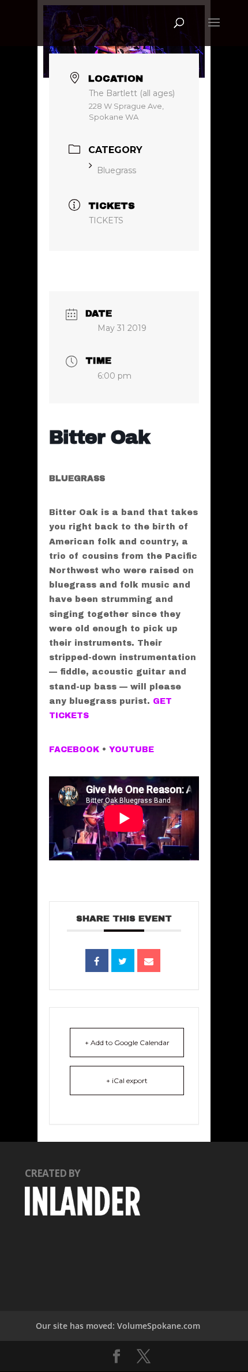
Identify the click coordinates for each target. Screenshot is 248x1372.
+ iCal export (127, 1080)
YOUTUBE (131, 749)
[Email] (148, 960)
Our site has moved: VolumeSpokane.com (118, 1325)
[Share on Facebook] (96, 960)
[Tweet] (122, 960)
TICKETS (106, 220)
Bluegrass (116, 170)
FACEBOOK (74, 749)
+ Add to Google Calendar (127, 1042)
